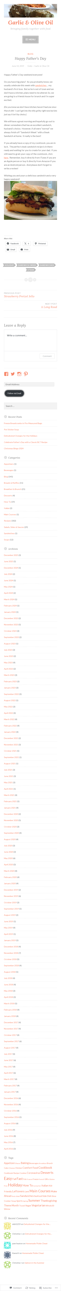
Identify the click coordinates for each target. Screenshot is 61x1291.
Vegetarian (38, 1205)
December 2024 (11, 568)
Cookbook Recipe (11, 1173)
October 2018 (10, 959)
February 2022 (10, 725)
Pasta (13, 1196)
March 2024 (9, 599)
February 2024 (10, 605)
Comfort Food (30, 1167)
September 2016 (11, 1117)
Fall (14, 1178)
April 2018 (8, 997)
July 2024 (8, 574)
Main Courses (10, 514)
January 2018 (10, 1016)
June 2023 (8, 656)
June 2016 (8, 1136)
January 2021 (10, 808)
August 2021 (10, 763)
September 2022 (11, 694)
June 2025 (8, 561)
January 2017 (10, 1092)
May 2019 (8, 927)
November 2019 (11, 896)
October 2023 (10, 631)
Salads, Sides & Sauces (14, 527)
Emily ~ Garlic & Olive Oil (38, 66)
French (41, 1179)
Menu (32, 39)
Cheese (12, 1168)
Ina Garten (37, 1186)
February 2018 (10, 1010)
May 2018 (8, 991)
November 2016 (11, 1104)
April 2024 (8, 593)
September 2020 (11, 833)
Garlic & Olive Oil (30, 22)
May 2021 (8, 782)
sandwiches (40, 85)
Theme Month (11, 1205)
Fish (24, 1179)
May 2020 (8, 858)
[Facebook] (7, 374)
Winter (7, 1209)
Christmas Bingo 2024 (14, 448)
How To (7, 502)
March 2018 (9, 1003)
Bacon (18, 1163)
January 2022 (10, 732)
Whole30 (50, 1205)
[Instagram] (20, 374)
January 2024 (10, 612)
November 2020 (11, 820)
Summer (34, 1200)
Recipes (7, 520)
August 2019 (10, 915)
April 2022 (8, 713)
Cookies (23, 1173)
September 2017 (11, 1041)
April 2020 (8, 864)
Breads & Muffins (11, 483)
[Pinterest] (26, 374)
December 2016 (11, 1098)
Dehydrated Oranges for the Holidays (20, 436)
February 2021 (10, 801)
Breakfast (43, 1163)
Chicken (18, 1168)
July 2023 (8, 650)
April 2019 (8, 934)
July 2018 (8, 978)
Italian (7, 508)
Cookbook (45, 1167)
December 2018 (11, 946)
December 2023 (11, 618)
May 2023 (8, 662)
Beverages (8, 470)
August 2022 (10, 700)
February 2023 (10, 681)
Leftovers (18, 1191)
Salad (18, 1196)
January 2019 (10, 940)
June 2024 (8, 580)
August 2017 (10, 1047)
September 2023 (11, 637)
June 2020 (8, 852)
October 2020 (10, 826)
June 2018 (8, 984)
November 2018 (11, 953)
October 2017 (10, 1035)
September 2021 (11, 757)
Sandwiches (47, 265)
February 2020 (10, 877)
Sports (19, 1201)
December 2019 (11, 890)
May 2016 (8, 1142)
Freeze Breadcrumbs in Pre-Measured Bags (23, 423)
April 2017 (8, 1073)
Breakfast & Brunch (12, 489)
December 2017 (11, 1022)
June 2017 (8, 1060)
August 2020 (10, 839)
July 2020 (8, 845)
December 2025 (11, 555)
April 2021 (8, 789)
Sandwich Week (27, 265)
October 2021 (10, 751)
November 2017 (11, 1028)
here (6, 157)
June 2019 (8, 921)
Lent (27, 1191)
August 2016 (10, 1123)
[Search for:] (30, 406)
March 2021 (9, 795)
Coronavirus (33, 1172)
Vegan (28, 1205)
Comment (47, 356)
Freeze (35, 1179)
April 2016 (8, 1148)
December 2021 (11, 738)
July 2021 (8, 770)
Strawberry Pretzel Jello (19, 295)
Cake (6, 1168)
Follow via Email (14, 393)
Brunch (50, 1163)
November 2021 (11, 744)
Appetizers (9, 464)
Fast (20, 1179)
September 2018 (11, 965)
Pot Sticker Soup (11, 429)
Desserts (8, 495)
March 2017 (9, 1079)
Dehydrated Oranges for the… (37, 1224)
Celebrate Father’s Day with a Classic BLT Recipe (25, 442)
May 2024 (8, 586)
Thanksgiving (49, 1200)
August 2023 (10, 643)
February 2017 (10, 1085)
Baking (25, 1163)
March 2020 (9, 871)
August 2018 (10, 972)
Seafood (38, 1196)
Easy (8, 1178)
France (29, 1179)
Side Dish (46, 1196)
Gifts (47, 1179)
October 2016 (10, 1110)
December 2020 (11, 814)
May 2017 (8, 1066)
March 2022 (9, 719)
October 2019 (10, 902)
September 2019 (11, 909)
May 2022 (8, 706)
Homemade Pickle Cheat (37, 1243)
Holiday (9, 265)
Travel (22, 1205)
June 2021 (8, 776)
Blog (30, 54)
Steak (31, 270)
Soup (13, 1201)
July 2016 (8, 1130)
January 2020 (10, 883)
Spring (25, 1201)
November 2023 (11, 624)
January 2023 (10, 687)
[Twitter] (13, 374)
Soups (7, 539)
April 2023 (8, 669)
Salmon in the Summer (34, 1263)
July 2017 (8, 1054)
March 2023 (9, 675)
